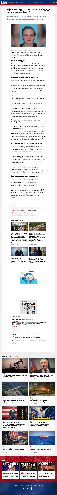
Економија (19, 2)
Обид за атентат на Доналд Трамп (26, 207)
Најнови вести (18, 316)
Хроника (24, 2)
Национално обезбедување (30, 215)
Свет (37, 2)
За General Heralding (39, 485)
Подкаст (46, 2)
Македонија (12, 2)
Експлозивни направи (29, 212)
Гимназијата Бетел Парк (32, 210)
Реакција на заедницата (17, 215)
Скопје (29, 2)
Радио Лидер (4, 2)
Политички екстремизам (17, 212)
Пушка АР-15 (38, 207)
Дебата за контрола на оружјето (19, 210)
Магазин (41, 2)
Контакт (30, 485)
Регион (33, 2)
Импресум (15, 485)
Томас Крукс (15, 207)
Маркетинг (22, 485)
